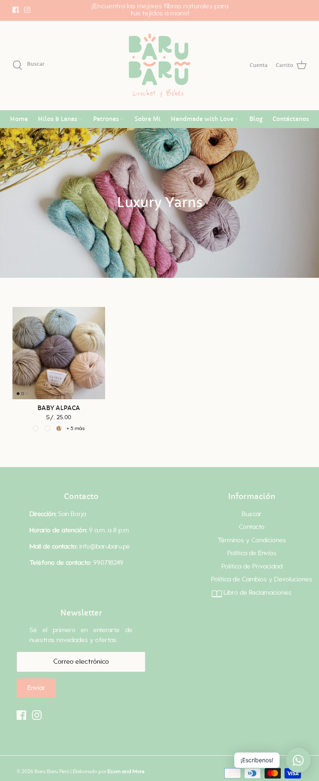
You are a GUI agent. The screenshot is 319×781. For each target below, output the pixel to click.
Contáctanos (290, 119)
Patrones (106, 119)
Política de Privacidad (251, 567)
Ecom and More (126, 771)
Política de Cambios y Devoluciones (261, 579)
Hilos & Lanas (57, 119)
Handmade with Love (202, 119)
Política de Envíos (252, 553)
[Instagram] (27, 10)
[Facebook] (15, 10)
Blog (256, 119)
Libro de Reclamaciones (257, 593)
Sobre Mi (148, 119)
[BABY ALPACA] (58, 353)
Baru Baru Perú (51, 771)
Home (19, 119)
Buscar (252, 514)
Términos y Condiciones (252, 540)
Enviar (36, 688)
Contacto (252, 527)
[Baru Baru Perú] (159, 65)
